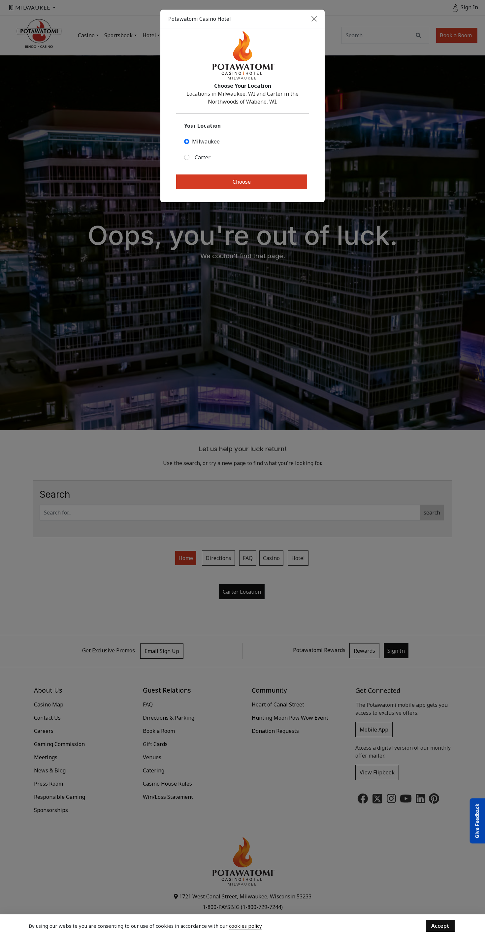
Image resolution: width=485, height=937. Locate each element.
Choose (242, 181)
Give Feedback (477, 820)
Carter (202, 157)
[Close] (314, 19)
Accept (440, 925)
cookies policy (245, 925)
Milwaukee (206, 141)
